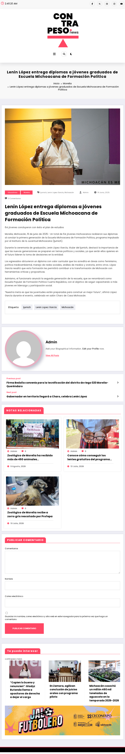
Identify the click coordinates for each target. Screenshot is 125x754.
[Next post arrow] (117, 396)
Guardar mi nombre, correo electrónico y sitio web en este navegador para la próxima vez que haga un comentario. (56, 618)
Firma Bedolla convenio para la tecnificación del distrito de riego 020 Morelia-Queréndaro (57, 384)
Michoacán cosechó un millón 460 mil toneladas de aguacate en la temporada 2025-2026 (68, 693)
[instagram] (114, 3)
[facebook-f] (92, 3)
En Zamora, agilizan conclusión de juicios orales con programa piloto (28, 691)
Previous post (14, 378)
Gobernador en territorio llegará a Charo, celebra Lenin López (47, 396)
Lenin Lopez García (56, 192)
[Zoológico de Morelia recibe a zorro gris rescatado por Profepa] (32, 490)
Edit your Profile (90, 348)
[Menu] (54, 54)
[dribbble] (106, 3)
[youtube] (121, 3)
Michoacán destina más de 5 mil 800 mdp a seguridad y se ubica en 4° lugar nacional (108, 688)
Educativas (12, 192)
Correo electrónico (14, 596)
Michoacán (69, 192)
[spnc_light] (71, 54)
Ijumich (43, 192)
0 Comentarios (14, 198)
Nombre (9, 578)
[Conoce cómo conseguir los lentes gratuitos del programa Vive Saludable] (92, 433)
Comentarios (11, 548)
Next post (12, 392)
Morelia (27, 192)
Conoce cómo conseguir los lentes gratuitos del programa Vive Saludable (88, 457)
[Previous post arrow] (117, 383)
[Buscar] (64, 54)
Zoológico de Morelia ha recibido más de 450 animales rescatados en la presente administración (30, 457)
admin (86, 192)
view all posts (52, 355)
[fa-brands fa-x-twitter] (99, 3)
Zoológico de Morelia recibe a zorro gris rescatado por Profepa (30, 514)
